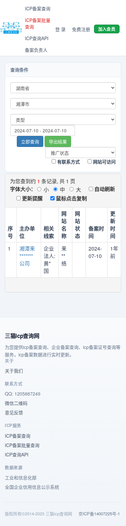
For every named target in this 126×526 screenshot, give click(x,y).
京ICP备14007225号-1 (99, 513)
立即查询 (30, 141)
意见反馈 (14, 412)
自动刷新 (104, 189)
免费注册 (81, 29)
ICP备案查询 (37, 8)
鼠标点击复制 (71, 198)
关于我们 (14, 370)
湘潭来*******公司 (27, 256)
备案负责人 (36, 50)
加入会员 (106, 29)
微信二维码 (16, 403)
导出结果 (58, 141)
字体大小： (23, 189)
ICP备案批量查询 (37, 23)
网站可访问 (104, 161)
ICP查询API (36, 38)
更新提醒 (32, 198)
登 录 (60, 29)
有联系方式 (68, 161)
